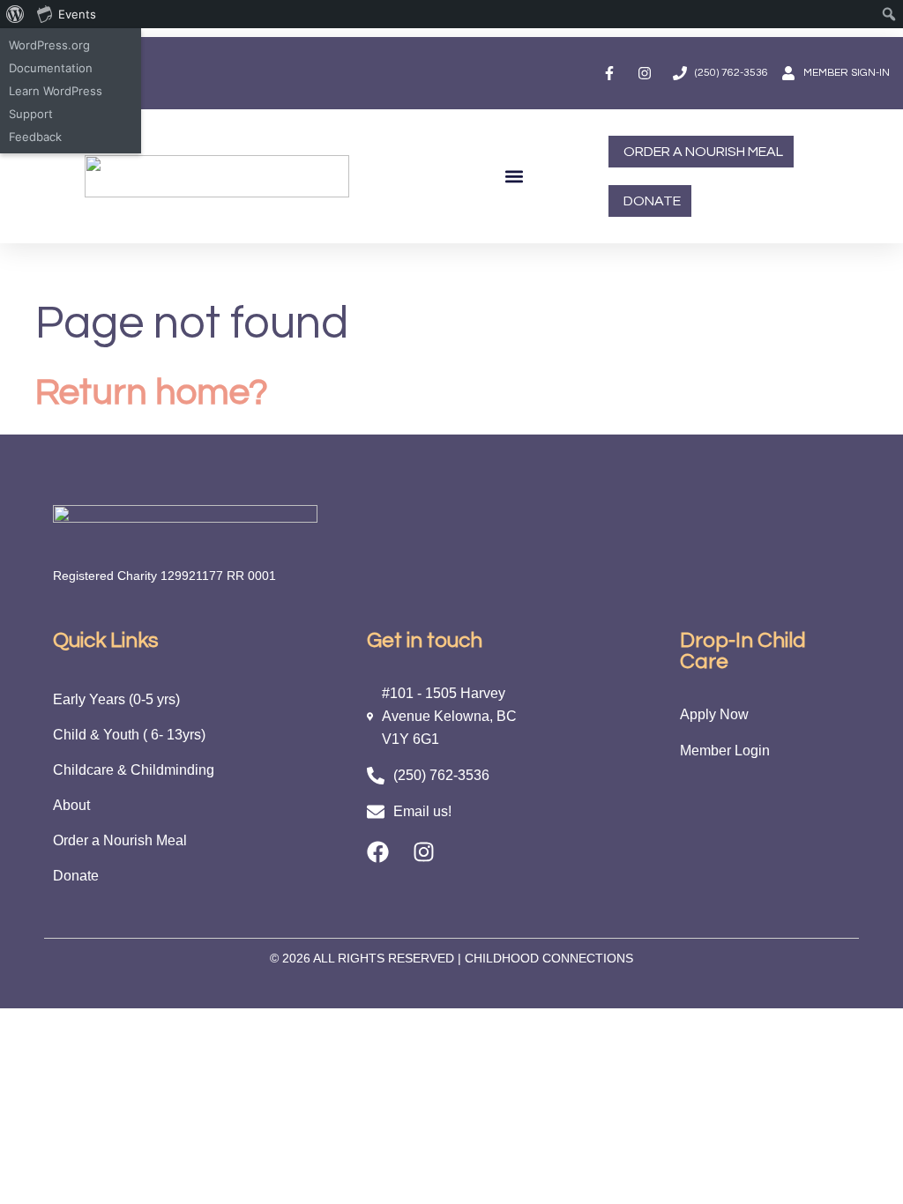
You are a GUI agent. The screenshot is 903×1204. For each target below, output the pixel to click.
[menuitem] (15, 14)
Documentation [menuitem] (51, 68)
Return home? (151, 393)
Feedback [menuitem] (35, 137)
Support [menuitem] (31, 114)
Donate (76, 875)
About (71, 805)
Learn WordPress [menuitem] (55, 91)
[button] (513, 176)
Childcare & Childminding (133, 769)
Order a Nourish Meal (120, 840)
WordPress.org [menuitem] (49, 45)
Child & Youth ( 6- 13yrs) (129, 734)
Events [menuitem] (77, 14)
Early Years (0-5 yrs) (116, 699)
